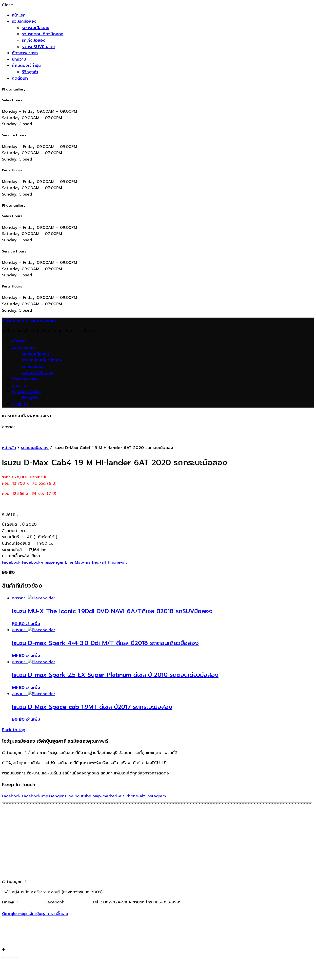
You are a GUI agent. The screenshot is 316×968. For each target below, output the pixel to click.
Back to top (13, 730)
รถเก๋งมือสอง (33, 40)
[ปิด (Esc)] (3, 957)
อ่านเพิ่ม (33, 624)
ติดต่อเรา (20, 78)
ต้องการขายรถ (25, 53)
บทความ (19, 59)
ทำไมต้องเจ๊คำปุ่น (26, 66)
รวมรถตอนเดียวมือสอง (42, 34)
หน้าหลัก (9, 448)
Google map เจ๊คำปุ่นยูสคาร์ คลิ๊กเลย (35, 914)
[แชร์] (7, 957)
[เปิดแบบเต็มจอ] (12, 957)
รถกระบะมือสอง (35, 28)
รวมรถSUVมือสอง (38, 47)
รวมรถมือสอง (24, 21)
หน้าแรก (18, 15)
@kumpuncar (31, 902)
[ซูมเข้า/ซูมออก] (16, 957)
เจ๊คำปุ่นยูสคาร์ (78, 902)
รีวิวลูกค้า (30, 72)
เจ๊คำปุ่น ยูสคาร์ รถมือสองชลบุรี (29, 320)
